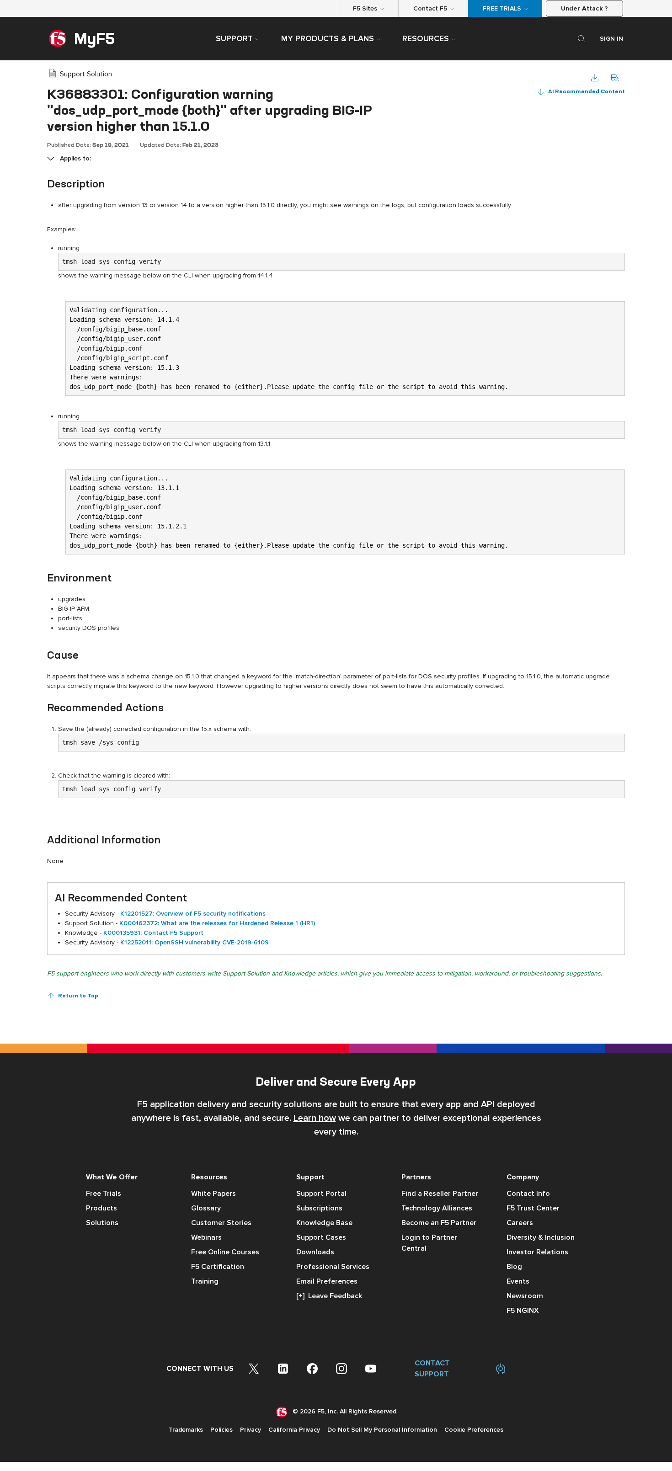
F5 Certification (217, 1266)
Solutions (102, 1222)
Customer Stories (221, 1222)
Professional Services (332, 1266)
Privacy (250, 1430)
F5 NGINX (523, 1310)
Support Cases (321, 1237)
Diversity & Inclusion (541, 1237)
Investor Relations (537, 1252)
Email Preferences (326, 1281)
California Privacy (294, 1430)
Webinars (206, 1237)
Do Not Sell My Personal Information (382, 1430)
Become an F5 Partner (438, 1222)
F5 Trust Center (533, 1208)
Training (205, 1281)
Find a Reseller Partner (439, 1193)
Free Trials (103, 1193)
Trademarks (186, 1430)
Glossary (206, 1208)
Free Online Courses (225, 1252)
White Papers (213, 1193)
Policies (221, 1430)
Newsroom (525, 1295)
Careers (520, 1222)
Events (518, 1281)
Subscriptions (319, 1208)
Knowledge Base (324, 1222)
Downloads (315, 1252)
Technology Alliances (436, 1208)
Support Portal (321, 1193)
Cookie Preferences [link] (473, 1430)
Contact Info (528, 1193)
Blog (514, 1266)
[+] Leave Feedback (329, 1295)
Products (101, 1208)
